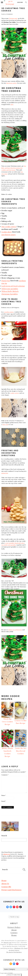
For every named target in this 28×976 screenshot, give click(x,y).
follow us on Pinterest (15, 629)
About (14, 930)
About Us (5, 884)
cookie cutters (14, 393)
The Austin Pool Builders (14, 952)
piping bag (4, 473)
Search (4, 836)
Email (3, 801)
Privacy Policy (14, 927)
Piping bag (5, 281)
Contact (14, 933)
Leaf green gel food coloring (13, 286)
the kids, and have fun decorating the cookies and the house (13, 168)
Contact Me (6, 887)
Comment (5, 775)
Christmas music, (13, 18)
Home (4, 881)
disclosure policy (11, 83)
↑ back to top (14, 916)
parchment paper (8, 235)
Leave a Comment (7, 14)
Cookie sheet (6, 232)
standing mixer (9, 312)
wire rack (5, 424)
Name (3, 795)
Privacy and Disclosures (11, 890)
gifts (12, 104)
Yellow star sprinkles (9, 289)
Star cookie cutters (8, 227)
